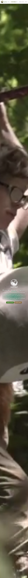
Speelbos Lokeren (21, 1)
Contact (26, 1)
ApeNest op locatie (10, 302)
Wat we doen (15, 1)
